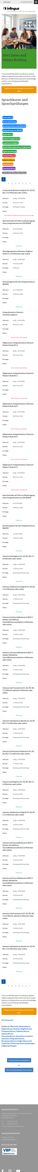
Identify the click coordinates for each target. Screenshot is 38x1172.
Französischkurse (9, 1031)
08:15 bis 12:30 (18, 324)
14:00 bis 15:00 (18, 233)
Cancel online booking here (19, 1060)
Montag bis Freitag (19, 207)
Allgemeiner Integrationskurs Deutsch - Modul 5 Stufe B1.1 (18, 374)
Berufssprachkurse (9, 1041)
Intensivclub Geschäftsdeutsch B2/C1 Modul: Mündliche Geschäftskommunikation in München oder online (18, 656)
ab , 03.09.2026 (19, 564)
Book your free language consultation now (19, 89)
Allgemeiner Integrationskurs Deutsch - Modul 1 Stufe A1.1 (18, 466)
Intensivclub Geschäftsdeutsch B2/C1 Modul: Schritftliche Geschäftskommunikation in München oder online (18, 621)
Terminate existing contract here (19, 1070)
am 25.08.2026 (17, 229)
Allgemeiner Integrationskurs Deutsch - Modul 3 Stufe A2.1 (18, 435)
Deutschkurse (24, 1026)
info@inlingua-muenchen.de (15, 1126)
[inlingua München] (11, 8)
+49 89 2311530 (27, 2)
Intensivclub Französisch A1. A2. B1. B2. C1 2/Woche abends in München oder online (18, 690)
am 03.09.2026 (17, 534)
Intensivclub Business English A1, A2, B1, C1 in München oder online (19, 588)
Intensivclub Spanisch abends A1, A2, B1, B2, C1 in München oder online (19, 722)
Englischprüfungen (9, 1046)
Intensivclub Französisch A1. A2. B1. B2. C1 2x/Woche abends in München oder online (18, 915)
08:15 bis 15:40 (18, 202)
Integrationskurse (17, 1038)
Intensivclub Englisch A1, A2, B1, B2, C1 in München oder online (18, 557)
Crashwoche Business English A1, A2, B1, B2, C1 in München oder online (19, 191)
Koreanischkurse (8, 1036)
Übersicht (14, 1026)
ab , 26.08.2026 (19, 259)
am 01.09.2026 (17, 503)
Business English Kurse (22, 1029)
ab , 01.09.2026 (19, 320)
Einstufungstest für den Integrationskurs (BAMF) (19, 283)
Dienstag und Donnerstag (21, 573)
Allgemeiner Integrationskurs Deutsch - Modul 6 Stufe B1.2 (18, 344)
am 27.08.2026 (17, 290)
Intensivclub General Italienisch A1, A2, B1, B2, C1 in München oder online (18, 752)
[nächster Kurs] (4, 179)
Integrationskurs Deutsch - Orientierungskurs (13, 313)
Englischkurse (7, 1029)
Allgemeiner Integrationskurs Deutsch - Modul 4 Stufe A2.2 (18, 405)
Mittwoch (16, 268)
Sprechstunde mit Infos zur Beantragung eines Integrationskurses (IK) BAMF (19, 222)
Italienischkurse (22, 1031)
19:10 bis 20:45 (18, 263)
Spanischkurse (7, 1034)
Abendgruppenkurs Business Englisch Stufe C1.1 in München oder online (18, 252)
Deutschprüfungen (27, 1043)
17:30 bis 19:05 (18, 568)
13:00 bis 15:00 (18, 294)
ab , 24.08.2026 (19, 198)
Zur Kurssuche (7, 1020)
